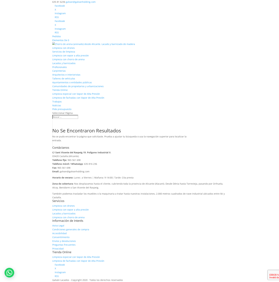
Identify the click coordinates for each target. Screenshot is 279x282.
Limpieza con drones (63, 47)
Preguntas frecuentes (64, 244)
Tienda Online (60, 89)
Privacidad (58, 248)
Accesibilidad (59, 233)
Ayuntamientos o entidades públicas (72, 82)
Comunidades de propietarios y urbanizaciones (78, 86)
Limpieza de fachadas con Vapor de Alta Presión (78, 97)
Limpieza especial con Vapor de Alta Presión (76, 93)
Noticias (56, 105)
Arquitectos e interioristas (66, 74)
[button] (9, 272)
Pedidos (56, 36)
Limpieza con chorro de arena (68, 59)
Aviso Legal (58, 225)
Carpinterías (59, 70)
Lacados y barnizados (64, 63)
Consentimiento (60, 237)
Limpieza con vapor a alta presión (70, 55)
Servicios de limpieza (63, 51)
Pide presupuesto (61, 109)
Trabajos (57, 101)
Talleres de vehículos (63, 78)
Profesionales (59, 67)
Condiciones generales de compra (70, 229)
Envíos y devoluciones (64, 241)
